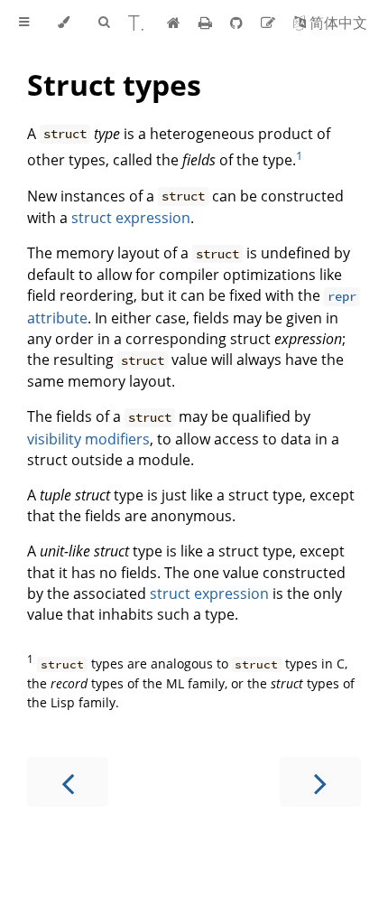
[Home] (174, 23)
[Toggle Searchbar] (104, 22)
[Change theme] (63, 22)
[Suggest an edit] (270, 23)
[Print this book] (207, 23)
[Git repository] (238, 23)
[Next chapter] (320, 782)
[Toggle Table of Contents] (24, 22)
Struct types (114, 84)
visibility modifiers (88, 439)
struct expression (130, 218)
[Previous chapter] (67, 782)
